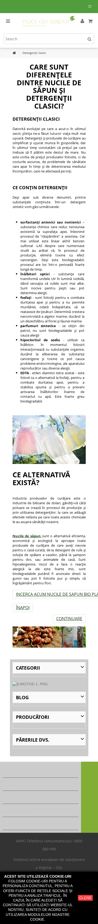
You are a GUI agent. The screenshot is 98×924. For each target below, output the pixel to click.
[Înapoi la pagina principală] (14, 53)
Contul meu (14, 786)
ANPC (21, 840)
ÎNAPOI (23, 608)
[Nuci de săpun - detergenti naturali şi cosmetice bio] (49, 21)
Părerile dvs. (32, 740)
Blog (22, 697)
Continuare (69, 618)
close (85, 898)
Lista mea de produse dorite (89, 7)
